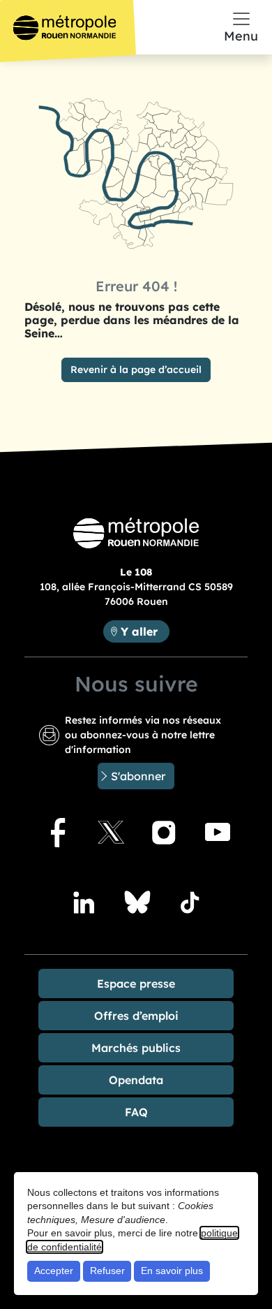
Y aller (144, 631)
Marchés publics (136, 1048)
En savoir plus (172, 1270)
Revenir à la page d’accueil (136, 369)
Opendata (136, 1080)
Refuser (107, 1270)
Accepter (53, 1270)
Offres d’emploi (136, 1016)
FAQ (136, 1112)
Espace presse (136, 983)
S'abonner (138, 776)
